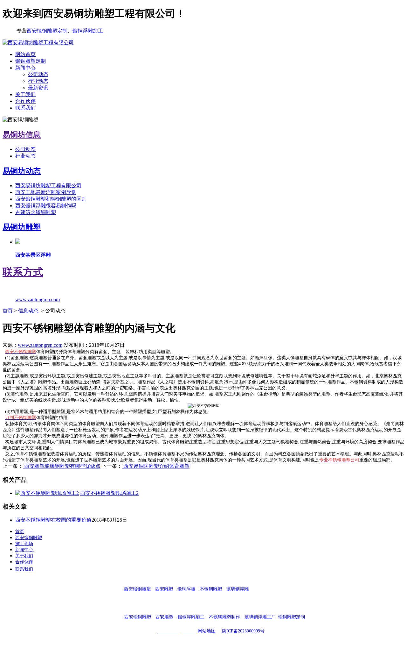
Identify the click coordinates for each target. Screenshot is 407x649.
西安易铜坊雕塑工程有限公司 (48, 185)
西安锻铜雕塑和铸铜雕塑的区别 (50, 199)
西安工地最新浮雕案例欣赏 (45, 192)
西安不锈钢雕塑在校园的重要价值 (53, 520)
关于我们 (25, 94)
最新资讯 (38, 87)
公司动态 (38, 74)
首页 (8, 310)
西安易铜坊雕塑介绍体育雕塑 (156, 466)
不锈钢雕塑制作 (224, 617)
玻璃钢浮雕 (237, 589)
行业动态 (38, 81)
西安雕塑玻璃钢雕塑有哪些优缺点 (61, 466)
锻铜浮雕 (186, 589)
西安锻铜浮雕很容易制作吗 (45, 205)
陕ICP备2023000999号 (243, 631)
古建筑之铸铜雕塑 (35, 212)
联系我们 (25, 108)
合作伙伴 (25, 101)
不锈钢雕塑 (211, 589)
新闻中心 (25, 67)
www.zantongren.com (40, 345)
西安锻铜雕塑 (28, 537)
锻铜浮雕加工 (87, 30)
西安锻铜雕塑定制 (47, 30)
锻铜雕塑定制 (30, 61)
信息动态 (28, 310)
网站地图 (207, 631)
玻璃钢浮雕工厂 (260, 617)
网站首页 (25, 54)
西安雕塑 (164, 589)
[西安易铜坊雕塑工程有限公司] (38, 42)
